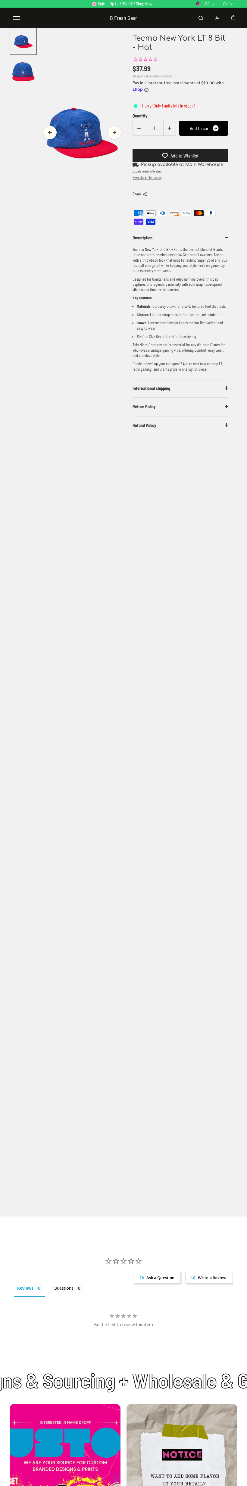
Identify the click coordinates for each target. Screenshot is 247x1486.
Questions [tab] (63, 1288)
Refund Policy (144, 425)
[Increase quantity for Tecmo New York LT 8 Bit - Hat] (169, 128)
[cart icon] (233, 18)
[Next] (114, 132)
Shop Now (144, 3)
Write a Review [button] (212, 1277)
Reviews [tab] (25, 1288)
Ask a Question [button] (160, 1277)
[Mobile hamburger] (16, 17)
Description (142, 237)
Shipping (138, 76)
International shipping (151, 388)
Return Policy (144, 406)
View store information (147, 177)
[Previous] (50, 132)
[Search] (201, 18)
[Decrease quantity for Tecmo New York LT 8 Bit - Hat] (139, 128)
